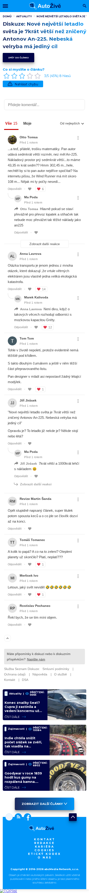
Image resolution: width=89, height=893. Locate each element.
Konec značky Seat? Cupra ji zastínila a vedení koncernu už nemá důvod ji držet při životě (22, 711)
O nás (45, 857)
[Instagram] (9, 817)
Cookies (44, 850)
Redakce (44, 843)
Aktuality (24, 16)
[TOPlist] (8, 891)
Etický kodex (44, 854)
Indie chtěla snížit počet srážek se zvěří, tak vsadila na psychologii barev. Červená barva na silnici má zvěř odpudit (25, 748)
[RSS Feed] (17, 817)
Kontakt (44, 839)
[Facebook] (26, 817)
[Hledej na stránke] (84, 6)
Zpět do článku (18, 57)
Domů (7, 16)
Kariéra (44, 846)
